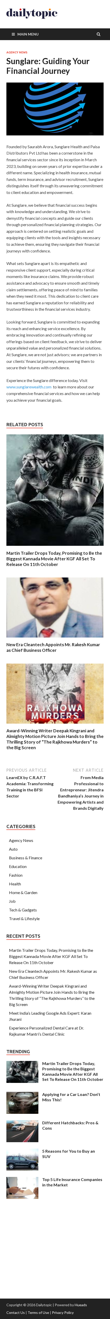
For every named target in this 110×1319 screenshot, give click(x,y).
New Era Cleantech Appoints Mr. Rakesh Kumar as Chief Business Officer (53, 647)
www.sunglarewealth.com (28, 386)
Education (18, 866)
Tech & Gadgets (23, 909)
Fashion (16, 875)
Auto (13, 849)
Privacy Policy (63, 1312)
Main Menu (28, 34)
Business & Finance (25, 857)
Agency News (16, 52)
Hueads (81, 1305)
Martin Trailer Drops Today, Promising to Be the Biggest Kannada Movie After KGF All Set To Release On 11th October (54, 558)
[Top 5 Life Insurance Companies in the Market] (22, 1179)
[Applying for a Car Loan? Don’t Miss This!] (22, 1094)
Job (12, 901)
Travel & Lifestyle (24, 918)
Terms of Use (38, 1312)
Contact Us (15, 1312)
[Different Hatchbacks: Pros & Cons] (22, 1123)
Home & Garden (23, 892)
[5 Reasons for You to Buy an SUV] (22, 1151)
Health (15, 883)
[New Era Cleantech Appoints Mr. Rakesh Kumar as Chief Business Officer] (55, 638)
